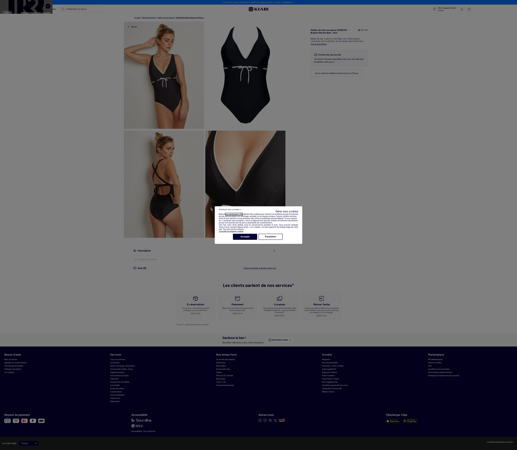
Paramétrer (270, 236)
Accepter (245, 236)
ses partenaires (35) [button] (233, 214)
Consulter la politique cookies (231, 231)
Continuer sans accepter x (230, 209)
